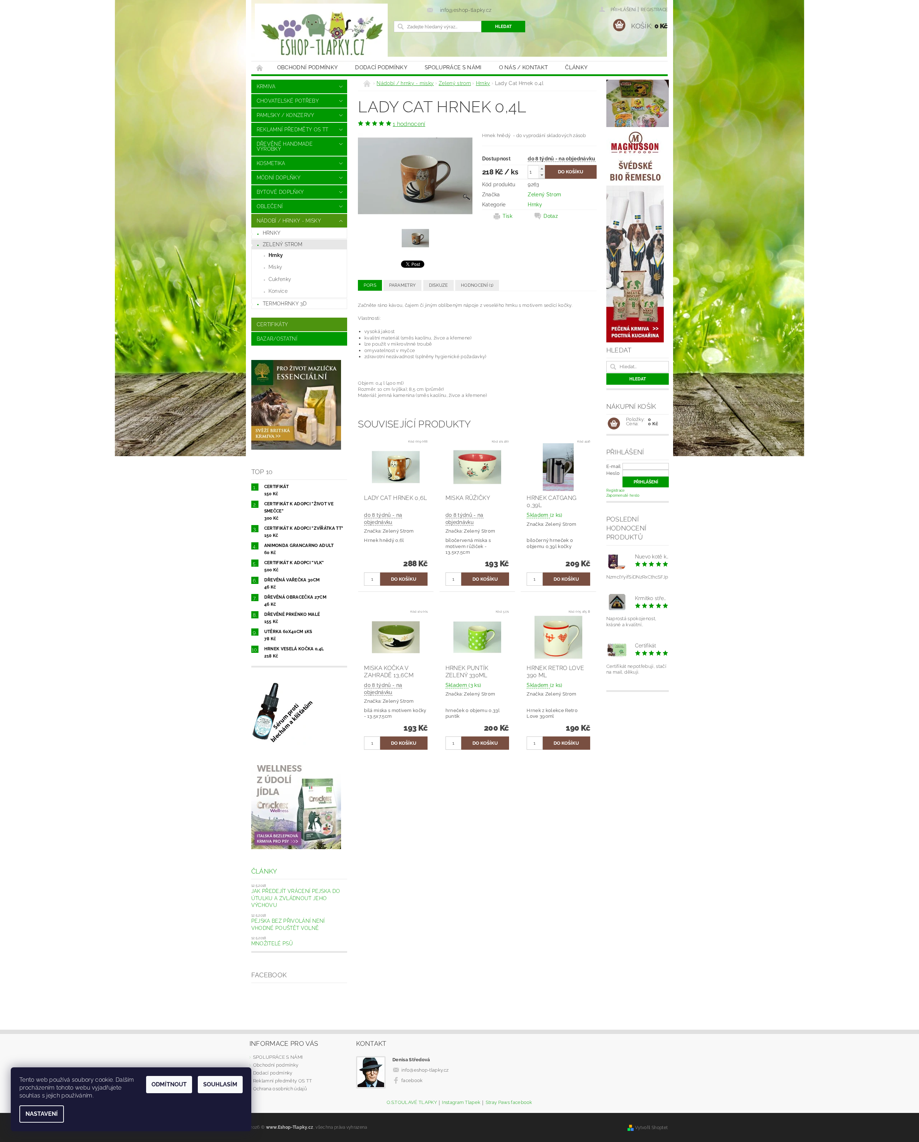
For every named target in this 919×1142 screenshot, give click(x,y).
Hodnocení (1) (477, 285)
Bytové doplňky (280, 192)
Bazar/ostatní (277, 339)
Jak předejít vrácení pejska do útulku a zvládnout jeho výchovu (295, 898)
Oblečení (270, 206)
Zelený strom (283, 244)
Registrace (654, 9)
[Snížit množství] (541, 175)
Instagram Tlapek (461, 1102)
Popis (370, 285)
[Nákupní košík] (614, 423)
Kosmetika (271, 163)
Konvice (278, 291)
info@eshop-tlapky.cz (424, 1070)
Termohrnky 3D (285, 303)
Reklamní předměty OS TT (292, 129)
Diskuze (438, 285)
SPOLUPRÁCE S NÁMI (453, 67)
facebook (412, 1080)
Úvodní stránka (260, 67)
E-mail (613, 466)
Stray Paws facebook (509, 1102)
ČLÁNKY (576, 67)
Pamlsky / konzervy (285, 115)
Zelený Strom (544, 194)
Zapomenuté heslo (623, 495)
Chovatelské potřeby (288, 101)
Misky (276, 267)
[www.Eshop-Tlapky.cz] (321, 34)
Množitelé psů (272, 943)
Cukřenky (280, 279)
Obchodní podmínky (307, 67)
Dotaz (551, 216)
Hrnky (272, 233)
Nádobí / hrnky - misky (289, 221)
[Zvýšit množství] (541, 168)
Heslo (613, 473)
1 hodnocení (409, 124)
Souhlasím (220, 1084)
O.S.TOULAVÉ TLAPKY (412, 1102)
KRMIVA (266, 86)
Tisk (507, 216)
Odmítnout (169, 1084)
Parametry (402, 285)
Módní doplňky (278, 178)
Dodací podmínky (381, 67)
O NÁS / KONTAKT (523, 67)
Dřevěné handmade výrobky (285, 146)
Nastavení (41, 1113)
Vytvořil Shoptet (651, 1127)
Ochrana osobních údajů (280, 1088)
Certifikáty (272, 324)
